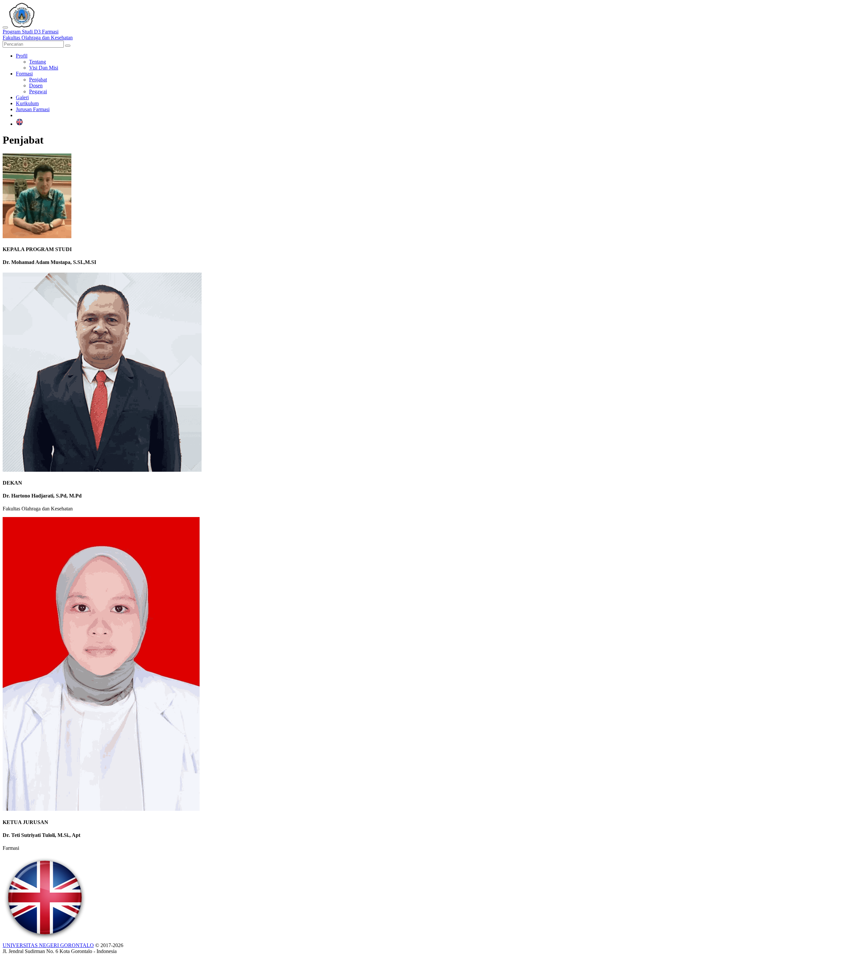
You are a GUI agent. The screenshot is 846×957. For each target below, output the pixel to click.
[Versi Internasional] (19, 124)
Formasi (24, 73)
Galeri (22, 97)
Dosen (36, 85)
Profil (21, 56)
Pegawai (38, 91)
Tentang (37, 62)
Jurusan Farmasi (33, 109)
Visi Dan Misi (43, 67)
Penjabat (38, 79)
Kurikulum (27, 103)
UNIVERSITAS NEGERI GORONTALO (48, 945)
